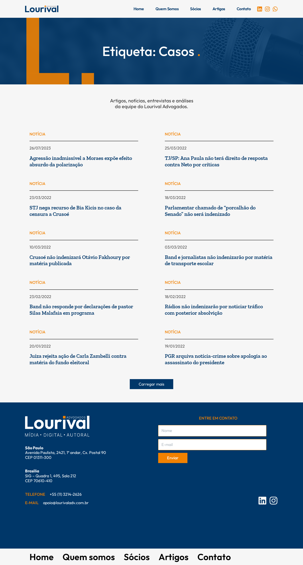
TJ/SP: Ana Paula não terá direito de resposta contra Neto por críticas (216, 161)
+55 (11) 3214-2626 (66, 494)
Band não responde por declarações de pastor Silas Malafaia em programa (81, 309)
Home (139, 8)
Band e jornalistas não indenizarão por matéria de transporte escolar (218, 260)
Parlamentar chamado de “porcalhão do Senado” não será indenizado (210, 210)
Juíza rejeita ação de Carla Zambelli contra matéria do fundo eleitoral (78, 359)
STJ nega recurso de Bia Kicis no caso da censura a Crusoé (75, 210)
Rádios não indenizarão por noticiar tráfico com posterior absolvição (214, 309)
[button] (151, 384)
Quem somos (167, 8)
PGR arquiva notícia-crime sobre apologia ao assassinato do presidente (216, 359)
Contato (244, 8)
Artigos (218, 8)
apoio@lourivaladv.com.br (66, 502)
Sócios (195, 8)
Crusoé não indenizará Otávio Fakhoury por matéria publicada (80, 260)
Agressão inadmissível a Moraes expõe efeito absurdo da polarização (81, 161)
